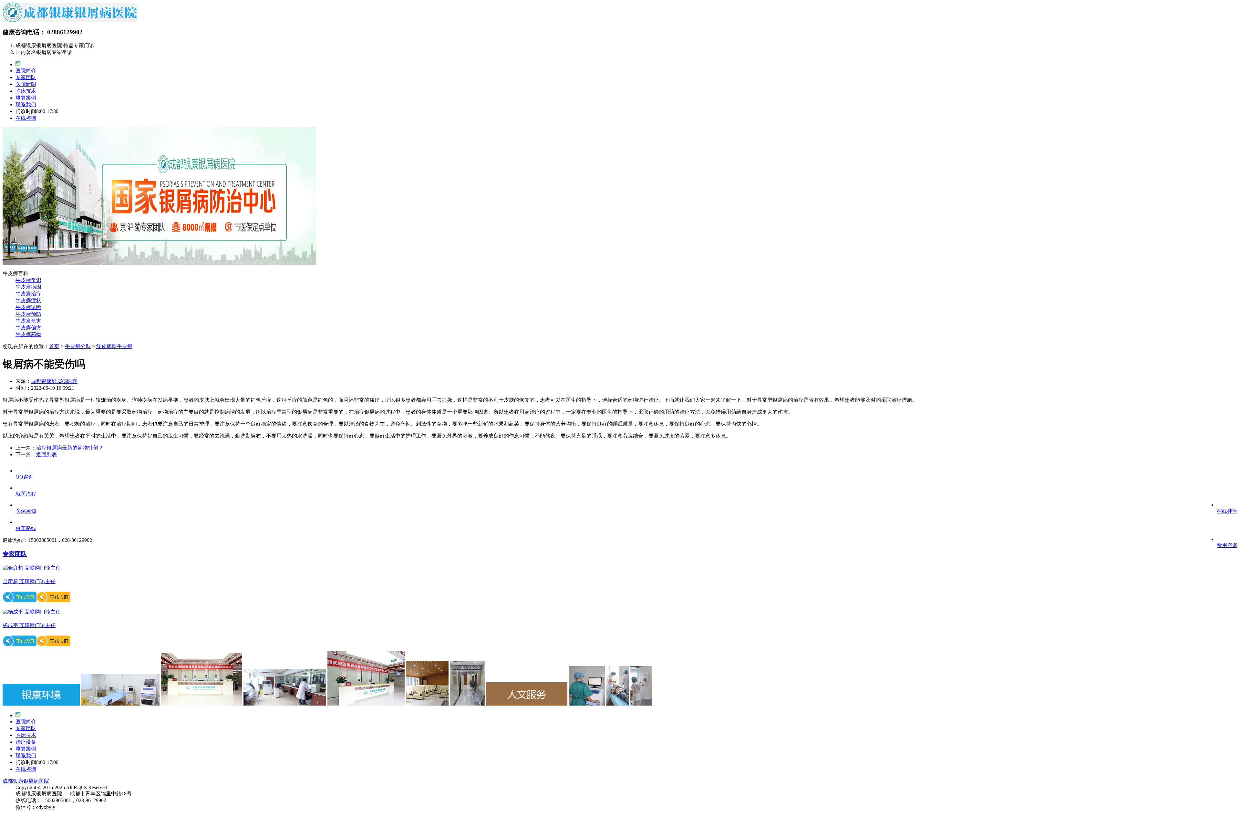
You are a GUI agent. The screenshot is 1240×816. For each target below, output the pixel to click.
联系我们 (26, 104)
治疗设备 (26, 742)
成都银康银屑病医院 (54, 381)
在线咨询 (26, 118)
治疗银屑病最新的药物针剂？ (69, 447)
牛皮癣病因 (28, 287)
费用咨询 (1227, 545)
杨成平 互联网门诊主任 (29, 625)
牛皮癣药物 (28, 334)
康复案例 (26, 97)
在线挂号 (1227, 511)
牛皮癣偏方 (28, 327)
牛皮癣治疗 (28, 293)
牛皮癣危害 (28, 321)
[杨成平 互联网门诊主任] (32, 612)
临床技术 (26, 91)
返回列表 (46, 454)
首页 (54, 346)
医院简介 (26, 70)
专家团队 (26, 77)
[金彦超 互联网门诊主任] (32, 568)
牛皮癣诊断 (28, 307)
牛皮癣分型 (78, 346)
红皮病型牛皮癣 (114, 346)
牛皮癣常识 (28, 280)
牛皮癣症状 (28, 300)
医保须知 (26, 511)
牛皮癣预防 (28, 314)
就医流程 (26, 494)
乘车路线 (26, 528)
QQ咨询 (25, 477)
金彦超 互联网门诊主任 (29, 581)
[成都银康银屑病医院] (70, 20)
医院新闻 (26, 84)
